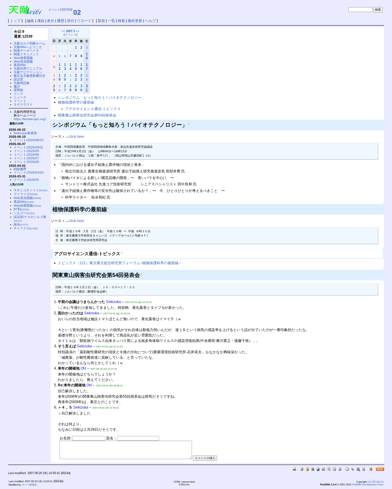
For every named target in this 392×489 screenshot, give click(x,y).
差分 (50, 21)
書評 (17, 86)
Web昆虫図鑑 (23, 61)
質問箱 (18, 90)
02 (77, 12)
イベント (54, 9)
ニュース (20, 97)
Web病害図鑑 (23, 58)
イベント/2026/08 (26, 154)
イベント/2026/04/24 (29, 172)
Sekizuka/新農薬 (25, 133)
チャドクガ (26, 228)
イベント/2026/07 (26, 158)
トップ (15, 21)
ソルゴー (24, 213)
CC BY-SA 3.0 (375, 481)
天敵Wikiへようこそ (28, 47)
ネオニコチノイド (30, 190)
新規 (101, 21)
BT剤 (21, 209)
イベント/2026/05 (26, 180)
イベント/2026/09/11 (28, 147)
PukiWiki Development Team (367, 484)
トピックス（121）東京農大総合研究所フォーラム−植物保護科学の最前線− (119, 263)
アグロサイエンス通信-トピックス (93, 109)
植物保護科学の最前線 (76, 102)
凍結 (40, 21)
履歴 (60, 21)
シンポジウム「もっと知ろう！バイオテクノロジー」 (101, 97)
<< (63, 31)
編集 (30, 21)
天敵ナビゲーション (28, 72)
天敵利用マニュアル (28, 68)
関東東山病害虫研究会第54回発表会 (87, 115)
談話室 (18, 79)
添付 (70, 21)
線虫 (21, 224)
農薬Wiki (20, 65)
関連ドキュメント (26, 54)
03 (69, 9)
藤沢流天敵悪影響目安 (29, 75)
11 (54, 67)
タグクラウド (23, 104)
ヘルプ (150, 21)
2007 (64, 9)
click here (76, 136)
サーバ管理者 (29, 484)
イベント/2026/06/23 (29, 140)
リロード (84, 21)
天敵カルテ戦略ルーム (29, 43)
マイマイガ (26, 194)
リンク (18, 93)
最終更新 (135, 21)
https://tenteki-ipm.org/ (30, 119)
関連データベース (26, 50)
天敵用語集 (21, 83)
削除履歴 (20, 169)
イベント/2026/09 (26, 151)
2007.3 (70, 31)
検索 (121, 21)
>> (77, 31)
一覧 (111, 21)
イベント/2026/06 (26, 162)
